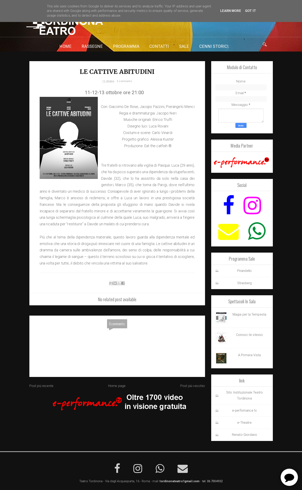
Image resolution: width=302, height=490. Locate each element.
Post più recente (41, 386)
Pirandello (244, 271)
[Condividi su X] (119, 283)
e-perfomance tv (244, 410)
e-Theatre (244, 423)
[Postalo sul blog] (115, 283)
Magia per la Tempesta (249, 314)
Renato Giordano (244, 435)
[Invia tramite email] (111, 283)
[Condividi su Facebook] (123, 283)
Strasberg (244, 283)
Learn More (230, 11)
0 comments (124, 81)
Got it (250, 11)
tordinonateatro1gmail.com (179, 481)
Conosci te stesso (249, 335)
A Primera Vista (249, 355)
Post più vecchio (192, 386)
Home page (117, 386)
